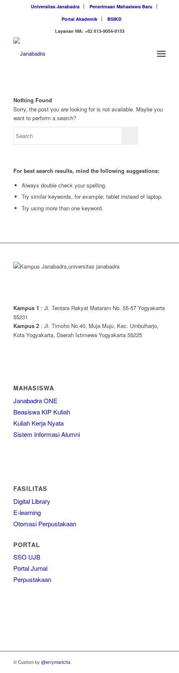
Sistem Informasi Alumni (46, 434)
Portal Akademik (79, 19)
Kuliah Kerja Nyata (38, 423)
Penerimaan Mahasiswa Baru (121, 6)
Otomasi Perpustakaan (44, 523)
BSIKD (114, 19)
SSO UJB (26, 556)
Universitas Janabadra (55, 6)
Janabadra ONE (35, 400)
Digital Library (31, 501)
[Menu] (161, 54)
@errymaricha (55, 661)
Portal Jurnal (30, 568)
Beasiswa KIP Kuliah (41, 411)
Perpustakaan (32, 579)
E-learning (27, 512)
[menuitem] (55, 6)
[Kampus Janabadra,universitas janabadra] (74, 53)
